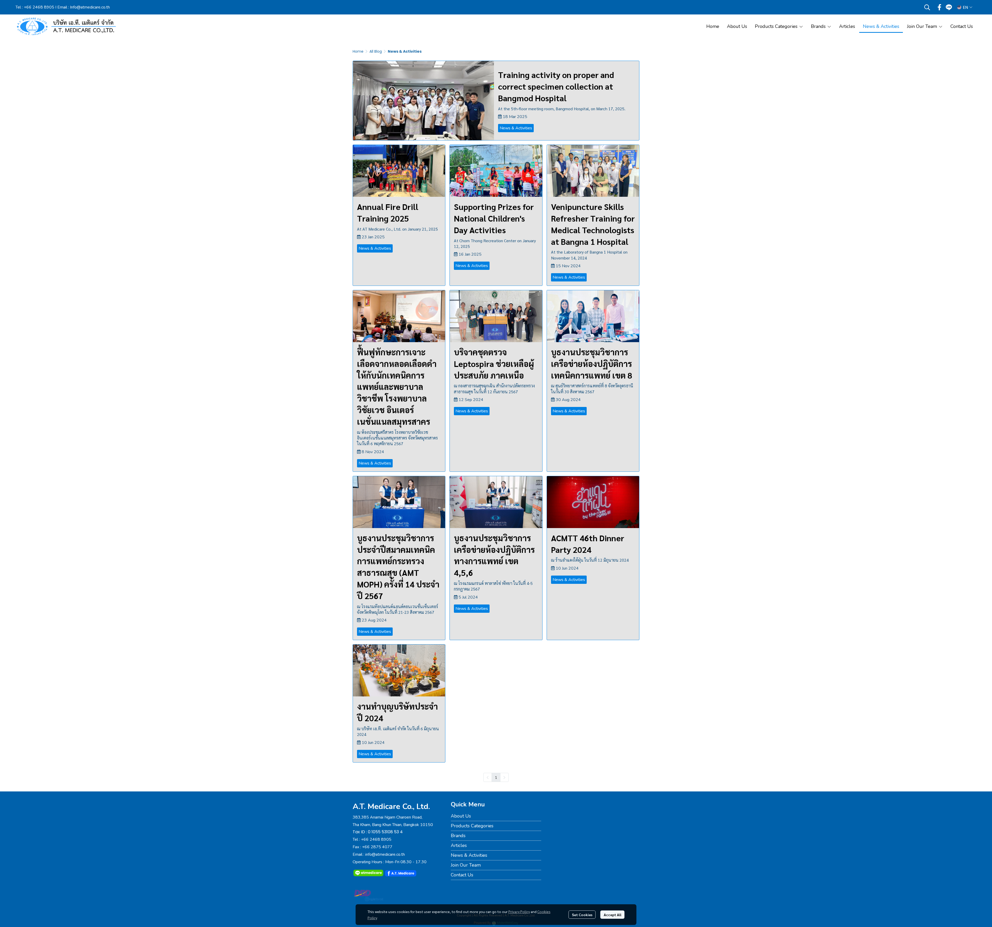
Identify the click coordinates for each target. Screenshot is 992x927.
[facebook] (939, 7)
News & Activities (469, 855)
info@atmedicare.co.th (385, 854)
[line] (949, 7)
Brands (458, 835)
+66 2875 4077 (377, 847)
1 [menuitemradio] (496, 777)
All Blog (375, 51)
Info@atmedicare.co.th (90, 7)
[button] (927, 7)
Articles (459, 845)
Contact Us (462, 875)
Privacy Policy (519, 911)
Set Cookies (582, 914)
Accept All (612, 914)
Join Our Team (466, 865)
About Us (461, 816)
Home (358, 51)
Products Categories (472, 826)
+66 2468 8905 (39, 7)
